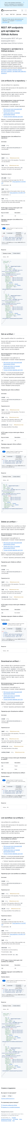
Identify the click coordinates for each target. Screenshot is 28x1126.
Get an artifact (7, 334)
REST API (12, 14)
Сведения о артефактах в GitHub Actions (12, 50)
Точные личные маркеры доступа (13, 116)
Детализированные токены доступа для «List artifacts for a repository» (12, 101)
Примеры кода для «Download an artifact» (13, 772)
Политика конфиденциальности (7, 1098)
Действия (18, 14)
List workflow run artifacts (12, 818)
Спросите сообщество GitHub (10, 1105)
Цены (20, 1119)
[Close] (24, 2)
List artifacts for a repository (13, 81)
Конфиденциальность (6, 1119)
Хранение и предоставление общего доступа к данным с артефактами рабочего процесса (13, 71)
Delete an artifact (8, 522)
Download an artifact (10, 661)
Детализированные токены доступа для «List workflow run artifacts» (12, 838)
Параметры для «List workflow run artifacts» (13, 873)
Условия (14, 1117)
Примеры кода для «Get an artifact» (11, 444)
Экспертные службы (6, 1120)
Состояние (15, 1119)
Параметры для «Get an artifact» (10, 390)
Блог (13, 1120)
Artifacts (25, 14)
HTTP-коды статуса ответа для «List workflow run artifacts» (11, 960)
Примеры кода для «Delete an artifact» (12, 616)
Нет (10, 1096)
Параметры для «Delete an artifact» (11, 562)
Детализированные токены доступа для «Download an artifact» (12, 683)
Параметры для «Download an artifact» (12, 711)
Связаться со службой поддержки (11, 1107)
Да (4, 1096)
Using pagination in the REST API (17, 192)
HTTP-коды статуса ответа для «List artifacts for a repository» (11, 208)
